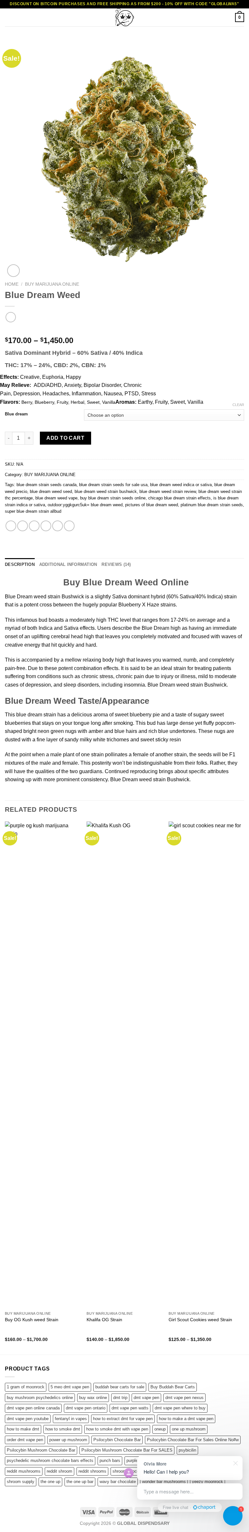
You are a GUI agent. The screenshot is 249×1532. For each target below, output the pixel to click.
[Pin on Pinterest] (57, 526)
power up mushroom (68, 1439)
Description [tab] (20, 564)
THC (113, 620)
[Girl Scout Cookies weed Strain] (206, 1064)
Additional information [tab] (68, 564)
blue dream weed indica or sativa (181, 484)
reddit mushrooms (24, 1471)
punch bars (110, 1460)
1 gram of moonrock (25, 1386)
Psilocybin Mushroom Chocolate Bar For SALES (126, 1450)
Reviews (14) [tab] (116, 564)
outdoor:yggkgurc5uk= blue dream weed (85, 504)
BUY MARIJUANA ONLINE (52, 284)
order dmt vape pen (25, 1439)
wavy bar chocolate (118, 1481)
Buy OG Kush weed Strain (31, 1319)
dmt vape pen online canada (33, 1408)
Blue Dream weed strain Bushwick (44, 596)
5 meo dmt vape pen (70, 1386)
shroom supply (20, 1481)
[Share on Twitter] (34, 526)
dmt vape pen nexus (184, 1397)
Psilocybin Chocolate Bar (117, 1439)
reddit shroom (59, 1471)
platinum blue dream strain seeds (212, 504)
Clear (238, 405)
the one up (50, 1481)
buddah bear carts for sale (119, 1386)
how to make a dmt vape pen (186, 1418)
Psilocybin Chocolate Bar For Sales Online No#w (193, 1439)
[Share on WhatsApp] (11, 526)
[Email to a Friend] (46, 526)
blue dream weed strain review (167, 491)
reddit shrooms (92, 1471)
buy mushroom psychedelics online (40, 1397)
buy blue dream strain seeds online (113, 498)
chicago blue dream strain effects (179, 498)
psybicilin (187, 1450)
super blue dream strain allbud (33, 511)
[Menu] (9, 17)
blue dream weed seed (51, 491)
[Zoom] (13, 270)
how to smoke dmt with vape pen (117, 1429)
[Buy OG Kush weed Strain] (42, 1064)
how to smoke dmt (62, 1429)
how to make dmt (23, 1429)
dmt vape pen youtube (28, 1418)
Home (11, 284)
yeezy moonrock (207, 1481)
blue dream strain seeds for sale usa (113, 484)
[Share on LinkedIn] (69, 526)
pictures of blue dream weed (151, 504)
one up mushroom (189, 1429)
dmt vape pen (146, 1397)
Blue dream (16, 414)
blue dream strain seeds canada (47, 484)
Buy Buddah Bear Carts (172, 1386)
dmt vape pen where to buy (180, 1408)
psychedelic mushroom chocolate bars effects (50, 1460)
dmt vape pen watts (130, 1408)
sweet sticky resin (160, 739)
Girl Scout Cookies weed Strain (200, 1319)
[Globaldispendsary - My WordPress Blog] (124, 17)
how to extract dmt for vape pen (123, 1418)
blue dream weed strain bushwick (106, 491)
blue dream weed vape (56, 498)
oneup (160, 1429)
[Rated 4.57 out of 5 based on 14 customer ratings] (124, 330)
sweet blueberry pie (137, 714)
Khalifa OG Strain (104, 1319)
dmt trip (120, 1397)
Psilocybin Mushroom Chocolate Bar (41, 1450)
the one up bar (79, 1481)
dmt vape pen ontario (85, 1408)
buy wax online (93, 1397)
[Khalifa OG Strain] (124, 1064)
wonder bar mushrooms (164, 1481)
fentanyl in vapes (71, 1418)
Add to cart (65, 438)
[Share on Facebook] (22, 526)
